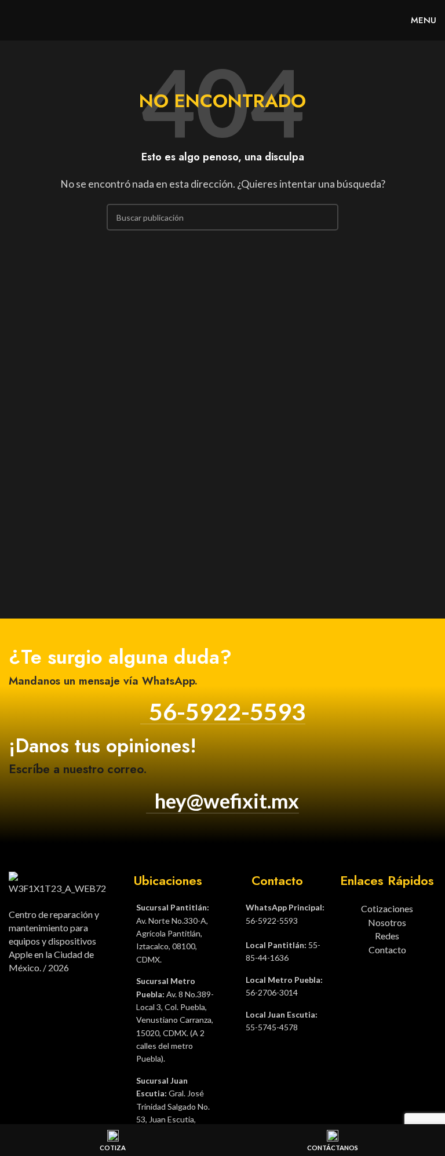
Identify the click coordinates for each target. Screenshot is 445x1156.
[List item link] (168, 933)
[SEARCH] (325, 217)
